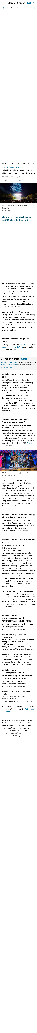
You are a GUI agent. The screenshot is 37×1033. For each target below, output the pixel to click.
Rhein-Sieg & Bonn (24, 163)
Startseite (5, 163)
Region (13, 163)
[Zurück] (3, 8)
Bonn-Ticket (24, 344)
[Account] (33, 3)
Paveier (24, 359)
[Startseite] (17, 3)
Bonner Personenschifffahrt (12, 347)
